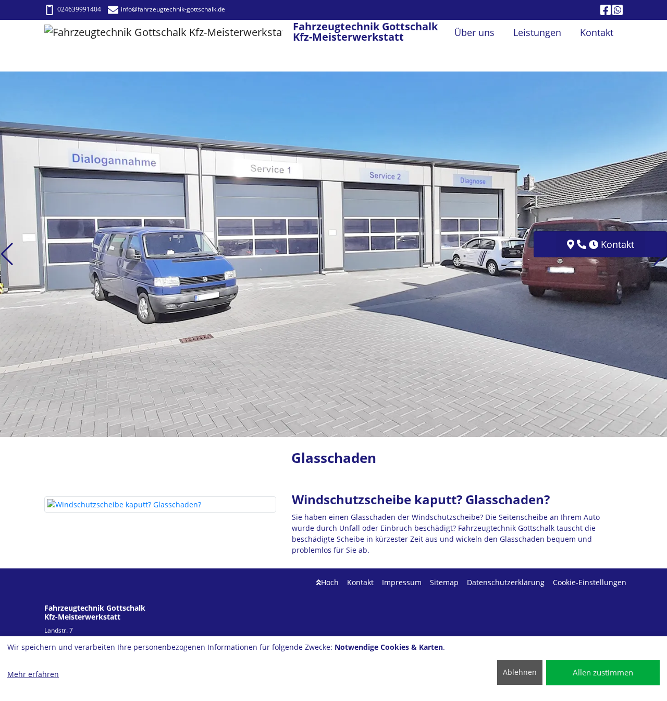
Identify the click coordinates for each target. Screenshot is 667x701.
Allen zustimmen (603, 672)
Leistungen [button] (537, 32)
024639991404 (79, 9)
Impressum (402, 582)
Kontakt (360, 582)
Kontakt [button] (596, 32)
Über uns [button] (474, 32)
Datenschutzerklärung (506, 582)
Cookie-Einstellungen (589, 582)
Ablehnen (520, 672)
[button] (7, 254)
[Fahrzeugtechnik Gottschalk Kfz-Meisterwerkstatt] (168, 32)
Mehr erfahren (33, 674)
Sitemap (444, 582)
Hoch (330, 582)
